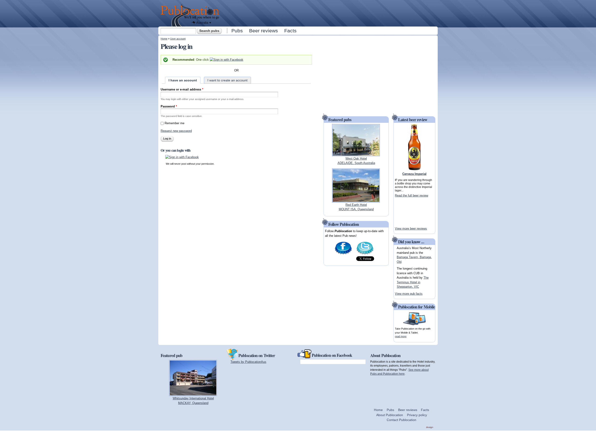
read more (400, 336)
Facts (290, 30)
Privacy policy (417, 415)
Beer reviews (263, 30)
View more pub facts (409, 293)
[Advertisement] (329, 12)
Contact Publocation (401, 420)
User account (178, 38)
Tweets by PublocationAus (248, 362)
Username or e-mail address (182, 89)
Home (164, 38)
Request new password (176, 131)
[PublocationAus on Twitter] (365, 254)
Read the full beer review (411, 195)
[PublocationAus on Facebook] (343, 254)
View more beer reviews (411, 228)
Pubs (237, 30)
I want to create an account (227, 80)
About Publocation (389, 415)
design (429, 427)
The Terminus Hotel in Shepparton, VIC (413, 282)
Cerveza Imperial (414, 174)
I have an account (183, 80)
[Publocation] (191, 15)
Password (169, 106)
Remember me (174, 123)
